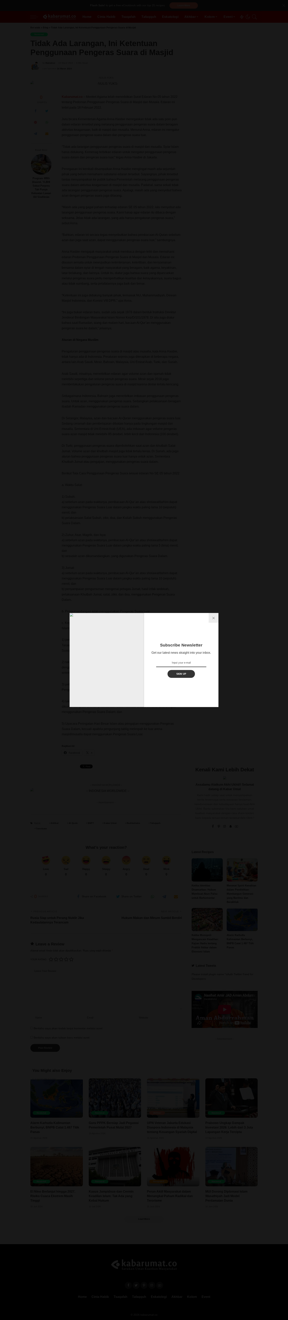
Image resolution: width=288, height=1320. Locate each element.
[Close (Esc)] (213, 618)
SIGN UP (181, 674)
